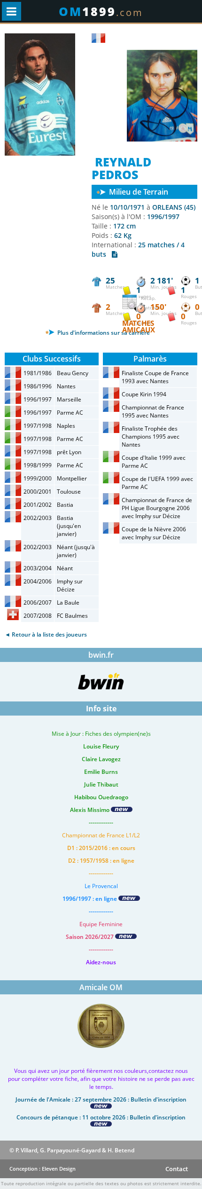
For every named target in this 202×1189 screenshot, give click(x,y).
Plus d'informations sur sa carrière (103, 333)
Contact (176, 1169)
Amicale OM (101, 987)
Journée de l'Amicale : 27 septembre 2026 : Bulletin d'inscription (101, 1099)
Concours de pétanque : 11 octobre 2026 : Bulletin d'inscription (101, 1117)
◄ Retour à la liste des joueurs (46, 634)
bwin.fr (101, 655)
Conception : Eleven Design (42, 1168)
